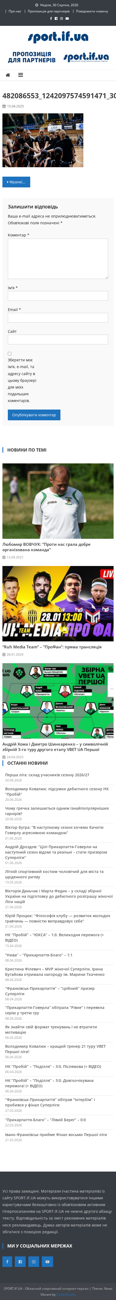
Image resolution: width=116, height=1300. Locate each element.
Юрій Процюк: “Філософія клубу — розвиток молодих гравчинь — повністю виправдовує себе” (57, 918)
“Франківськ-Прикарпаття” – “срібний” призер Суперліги (50, 991)
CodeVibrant (65, 1294)
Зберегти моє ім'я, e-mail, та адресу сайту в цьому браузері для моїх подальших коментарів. (22, 380)
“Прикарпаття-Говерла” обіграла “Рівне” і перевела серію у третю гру (54, 1010)
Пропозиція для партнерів (49, 11)
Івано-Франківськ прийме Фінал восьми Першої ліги (56, 1134)
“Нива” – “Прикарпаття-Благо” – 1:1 (39, 954)
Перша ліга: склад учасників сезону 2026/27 (47, 774)
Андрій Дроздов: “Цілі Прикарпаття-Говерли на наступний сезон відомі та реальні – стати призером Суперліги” (56, 852)
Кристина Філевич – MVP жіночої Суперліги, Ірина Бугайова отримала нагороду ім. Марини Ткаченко (55, 971)
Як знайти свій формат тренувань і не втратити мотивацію (51, 1029)
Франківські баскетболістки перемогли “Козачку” (19, 181)
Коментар (18, 234)
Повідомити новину (92, 11)
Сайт (12, 331)
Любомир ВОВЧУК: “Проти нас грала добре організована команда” (46, 546)
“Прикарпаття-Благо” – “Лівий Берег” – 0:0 (45, 1119)
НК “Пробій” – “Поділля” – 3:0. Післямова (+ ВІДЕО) (53, 1066)
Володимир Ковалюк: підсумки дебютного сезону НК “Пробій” (57, 791)
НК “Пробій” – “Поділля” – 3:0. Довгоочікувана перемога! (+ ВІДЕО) (49, 1083)
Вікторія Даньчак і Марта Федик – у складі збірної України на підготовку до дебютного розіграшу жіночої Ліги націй (59, 896)
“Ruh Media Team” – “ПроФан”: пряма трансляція (52, 646)
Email (14, 309)
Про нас (15, 11)
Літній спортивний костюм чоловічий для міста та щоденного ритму (54, 874)
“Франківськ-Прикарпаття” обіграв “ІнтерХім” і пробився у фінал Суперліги (50, 1102)
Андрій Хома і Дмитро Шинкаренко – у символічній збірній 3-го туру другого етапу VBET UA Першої (55, 746)
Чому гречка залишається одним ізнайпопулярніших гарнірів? (57, 811)
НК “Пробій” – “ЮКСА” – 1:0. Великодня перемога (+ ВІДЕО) (54, 937)
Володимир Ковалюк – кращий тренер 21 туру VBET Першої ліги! (55, 1049)
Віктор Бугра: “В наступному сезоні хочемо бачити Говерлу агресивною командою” (54, 830)
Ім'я (13, 287)
